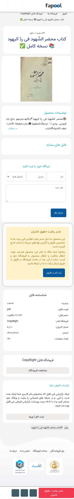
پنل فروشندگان (57, 451)
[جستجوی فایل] (24, 6)
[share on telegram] (32, 345)
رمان (66, 427)
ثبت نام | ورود (37, 417)
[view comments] (42, 345)
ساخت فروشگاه (40, 451)
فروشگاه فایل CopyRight (32, 13)
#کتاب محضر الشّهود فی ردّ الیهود (46, 427)
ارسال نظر (58, 213)
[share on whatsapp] (38, 345)
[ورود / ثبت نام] (9, 6)
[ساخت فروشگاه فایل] (17, 6)
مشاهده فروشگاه (38, 370)
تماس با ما (25, 451)
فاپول (64, 13)
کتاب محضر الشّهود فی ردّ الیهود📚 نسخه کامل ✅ (42, 19)
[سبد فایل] (4, 6)
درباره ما (13, 451)
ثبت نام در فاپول (54, 273)
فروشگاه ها (52, 13)
